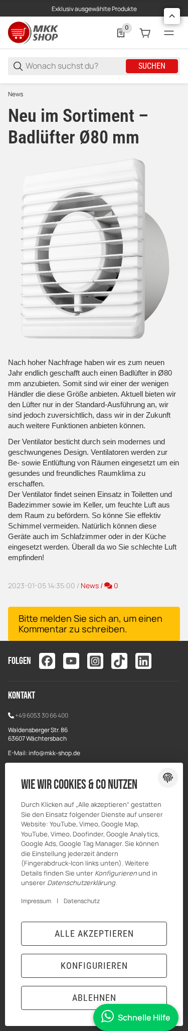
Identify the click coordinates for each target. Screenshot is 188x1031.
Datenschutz (82, 901)
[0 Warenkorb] (145, 33)
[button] (172, 16)
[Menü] (169, 33)
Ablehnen (94, 997)
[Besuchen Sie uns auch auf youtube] (71, 661)
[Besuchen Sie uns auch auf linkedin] (143, 661)
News (15, 94)
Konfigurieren (94, 965)
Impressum (36, 901)
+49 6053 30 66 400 (41, 715)
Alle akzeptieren (94, 933)
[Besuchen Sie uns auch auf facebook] (47, 661)
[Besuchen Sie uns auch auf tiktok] (119, 661)
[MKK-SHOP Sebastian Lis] (33, 32)
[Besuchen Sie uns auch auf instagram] (95, 661)
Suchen (151, 66)
